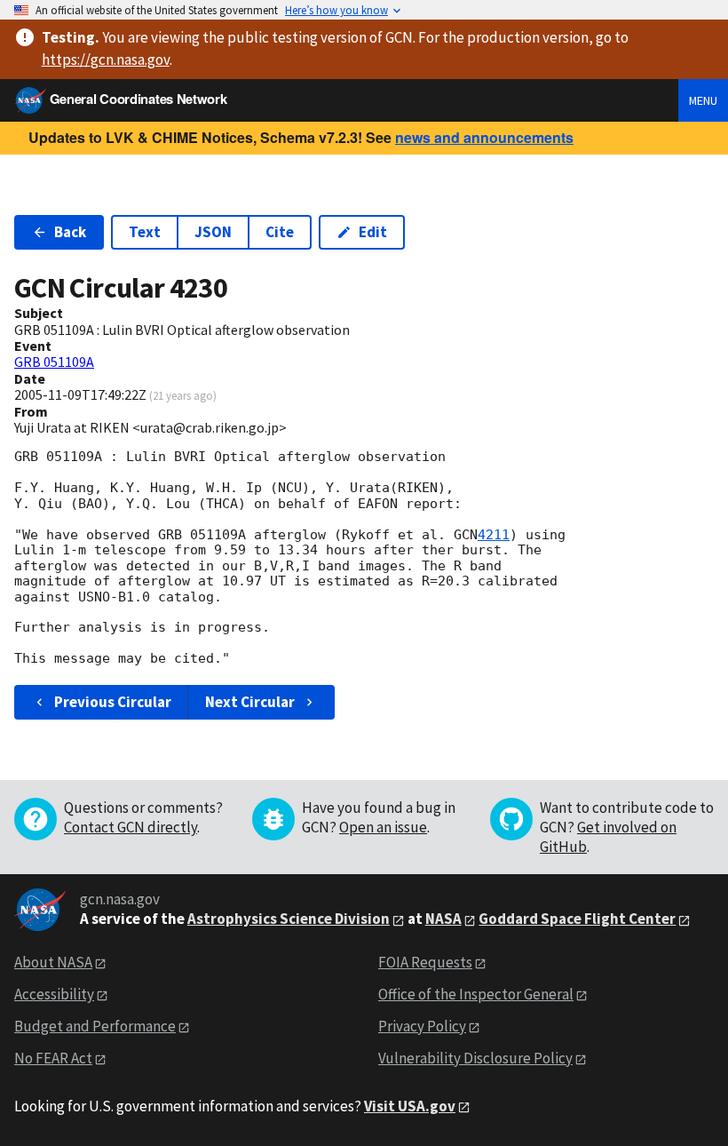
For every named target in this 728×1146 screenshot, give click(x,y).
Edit (373, 232)
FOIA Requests (425, 962)
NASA (443, 918)
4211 (494, 535)
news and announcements (484, 137)
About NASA (53, 962)
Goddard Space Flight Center (577, 918)
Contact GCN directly (130, 827)
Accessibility (54, 994)
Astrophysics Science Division (288, 918)
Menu (703, 100)
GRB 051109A (54, 361)
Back (70, 232)
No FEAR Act (53, 1058)
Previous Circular (112, 702)
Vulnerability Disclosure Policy (475, 1058)
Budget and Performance (95, 1026)
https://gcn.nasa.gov (106, 59)
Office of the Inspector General (476, 994)
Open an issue (383, 827)
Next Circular (250, 702)
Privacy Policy (422, 1026)
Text (145, 232)
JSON (213, 232)
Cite (279, 232)
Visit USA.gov (409, 1106)
